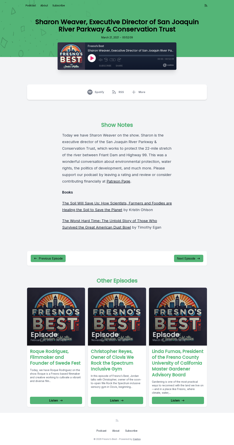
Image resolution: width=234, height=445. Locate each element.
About (44, 5)
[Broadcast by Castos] (168, 65)
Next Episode (186, 258)
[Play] (92, 58)
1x (113, 59)
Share (119, 65)
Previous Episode (51, 258)
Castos (137, 439)
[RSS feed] (206, 5)
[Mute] (100, 59)
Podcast (31, 5)
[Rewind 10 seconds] (106, 60)
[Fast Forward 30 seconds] (119, 60)
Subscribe (58, 5)
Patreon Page (118, 181)
